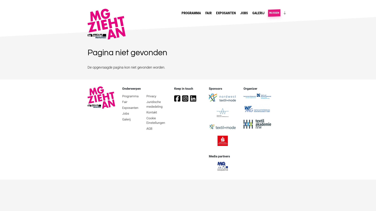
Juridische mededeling (154, 104)
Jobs (244, 13)
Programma (130, 96)
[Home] (108, 24)
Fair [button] (208, 13)
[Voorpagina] (101, 97)
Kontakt (151, 112)
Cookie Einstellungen (155, 120)
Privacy (151, 96)
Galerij (258, 13)
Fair (124, 102)
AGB (149, 128)
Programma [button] (191, 13)
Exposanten (226, 13)
